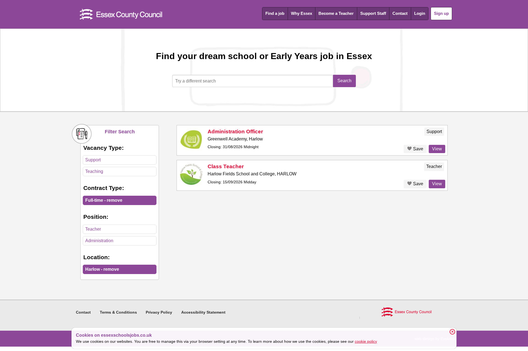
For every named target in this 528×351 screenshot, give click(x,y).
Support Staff (373, 13)
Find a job (274, 13)
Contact (400, 13)
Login (419, 13)
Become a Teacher (336, 13)
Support (93, 159)
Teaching (94, 171)
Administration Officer (235, 131)
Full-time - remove (103, 200)
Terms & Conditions (118, 312)
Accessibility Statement (203, 312)
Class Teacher (226, 166)
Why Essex (301, 13)
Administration (99, 240)
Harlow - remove (102, 269)
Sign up (441, 13)
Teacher (93, 229)
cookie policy (366, 341)
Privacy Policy (159, 312)
